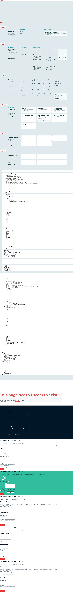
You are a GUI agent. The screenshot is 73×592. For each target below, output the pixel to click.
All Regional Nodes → (23, 95)
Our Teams (21, 33)
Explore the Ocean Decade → (11, 59)
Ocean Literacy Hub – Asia (13, 245)
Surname (2, 477)
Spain (32, 93)
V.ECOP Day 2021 (7, 360)
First (11, 507)
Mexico (7, 223)
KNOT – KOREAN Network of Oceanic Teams (37, 57)
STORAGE (8, 185)
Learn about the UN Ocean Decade (24, 50)
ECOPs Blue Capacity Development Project (12, 252)
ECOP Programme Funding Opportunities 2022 (15, 263)
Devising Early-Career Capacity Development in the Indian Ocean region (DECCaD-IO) (51, 63)
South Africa (8, 233)
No (4, 490)
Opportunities (4, 258)
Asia (20, 83)
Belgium (38, 79)
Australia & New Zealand (34, 80)
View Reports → (58, 98)
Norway (44, 89)
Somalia (7, 232)
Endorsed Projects (37, 47)
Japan (38, 86)
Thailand (44, 93)
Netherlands (8, 225)
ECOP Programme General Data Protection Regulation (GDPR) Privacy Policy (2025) (24, 424)
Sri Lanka (38, 93)
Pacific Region (22, 92)
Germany (7, 215)
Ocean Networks (7, 259)
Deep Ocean (56, 81)
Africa (20, 79)
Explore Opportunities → (12, 145)
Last (11, 508)
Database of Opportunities (9, 363)
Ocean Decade (24, 47)
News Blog (6, 250)
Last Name (2, 452)
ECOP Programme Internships (9, 260)
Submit (2, 525)
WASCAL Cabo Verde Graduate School (51, 50)
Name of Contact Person (5, 506)
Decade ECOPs (7, 269)
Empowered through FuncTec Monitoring (38, 52)
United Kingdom (38, 95)
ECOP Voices (4, 264)
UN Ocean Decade (5, 172)
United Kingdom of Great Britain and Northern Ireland (16, 239)
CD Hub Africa (23, 81)
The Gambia (50, 93)
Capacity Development (58, 79)
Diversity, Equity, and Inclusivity (11, 243)
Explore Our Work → (11, 88)
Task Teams (6, 241)
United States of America (10, 240)
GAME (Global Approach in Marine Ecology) (37, 60)
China (7, 210)
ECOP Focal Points (24, 54)
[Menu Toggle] (1, 22)
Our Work (4, 193)
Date (1, 467)
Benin (43, 79)
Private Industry (9, 247)
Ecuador (44, 83)
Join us (3, 271)
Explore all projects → (62, 58)
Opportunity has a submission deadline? (7, 464)
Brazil (49, 79)
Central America (22, 87)
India (7, 218)
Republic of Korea (33, 91)
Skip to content (3, 0)
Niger (32, 89)
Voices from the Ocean (10, 255)
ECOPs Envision (7, 268)
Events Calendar (7, 261)
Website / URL (3, 516)
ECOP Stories (6, 265)
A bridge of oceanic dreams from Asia (37, 50)
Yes (1, 465)
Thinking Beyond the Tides (37, 54)
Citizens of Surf (48, 55)
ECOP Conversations (8, 266)
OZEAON (7, 181)
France (49, 83)
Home (10, 419)
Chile (7, 209)
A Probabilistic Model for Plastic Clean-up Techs (51, 60)
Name (1, 476)
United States (45, 94)
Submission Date (3, 492)
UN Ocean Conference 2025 (9, 253)
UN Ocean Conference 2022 (9, 256)
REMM (22, 90)
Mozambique (8, 224)
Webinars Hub (6, 251)
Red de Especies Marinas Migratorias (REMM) (16, 201)
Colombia (33, 83)
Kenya (44, 86)
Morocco (7, 327)
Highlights (4, 249)
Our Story (21, 31)
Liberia (49, 86)
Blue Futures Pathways (49, 57)
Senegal (7, 231)
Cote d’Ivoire (39, 83)
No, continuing (6, 465)
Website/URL (2, 458)
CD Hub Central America (25, 89)
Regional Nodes (7, 194)
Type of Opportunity (4, 548)
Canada (7, 207)
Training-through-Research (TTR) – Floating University (37, 64)
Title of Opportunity (4, 456)
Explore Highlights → (11, 116)
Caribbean (21, 85)
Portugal (49, 89)
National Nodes (7, 203)
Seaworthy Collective (49, 53)
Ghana (7, 216)
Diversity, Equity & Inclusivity (59, 83)
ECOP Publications (7, 270)
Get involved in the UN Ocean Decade (24, 52)
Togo (32, 94)
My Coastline (6, 267)
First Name (2, 451)
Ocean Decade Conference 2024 (10, 254)
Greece (7, 217)
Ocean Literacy (56, 85)
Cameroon (8, 208)
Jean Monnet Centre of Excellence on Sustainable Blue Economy (51, 66)
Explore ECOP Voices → (12, 164)
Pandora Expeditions (49, 69)
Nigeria (38, 89)
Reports (5, 351)
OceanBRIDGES (57, 89)
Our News (10, 421)
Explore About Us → (11, 39)
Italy (32, 86)
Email (1, 454)
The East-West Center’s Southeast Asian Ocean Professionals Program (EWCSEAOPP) (37, 68)
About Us (4, 169)
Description (2, 463)
